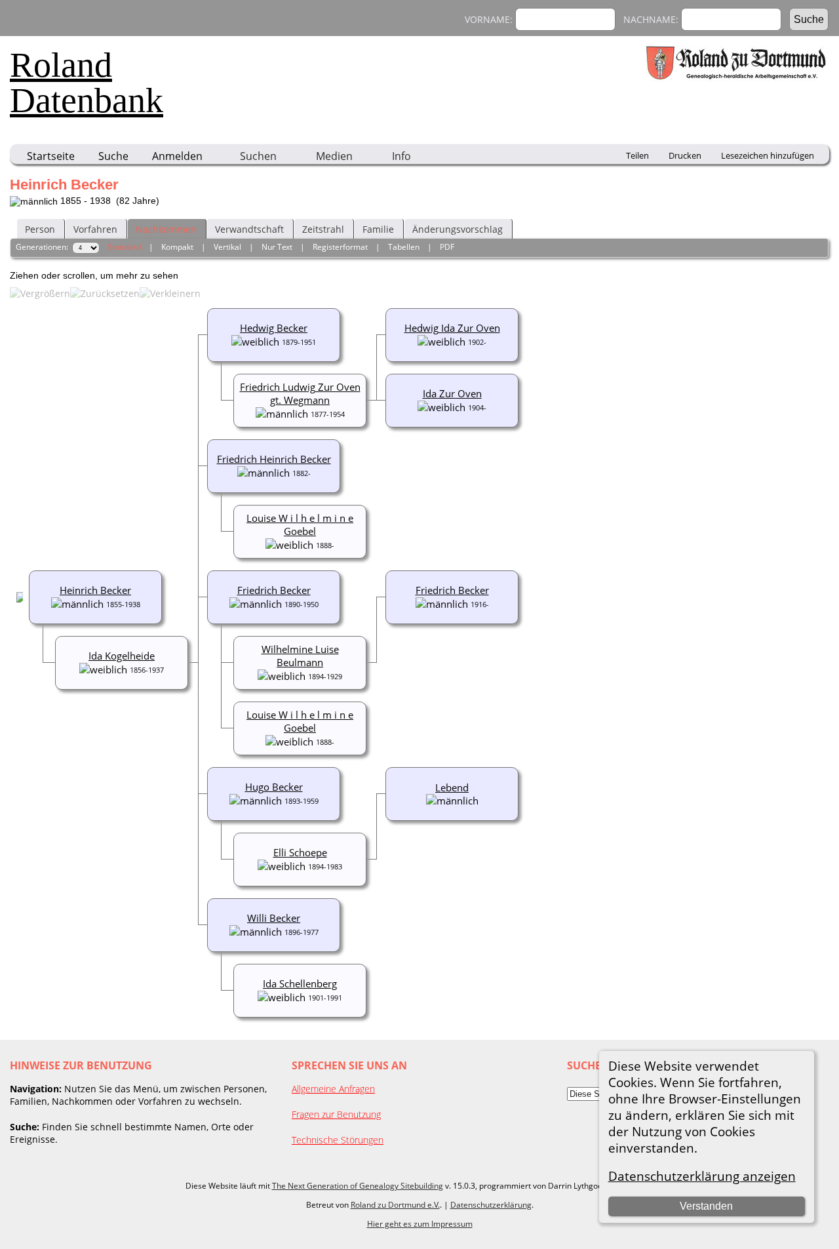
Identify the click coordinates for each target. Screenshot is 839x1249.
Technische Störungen (337, 1140)
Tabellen (404, 246)
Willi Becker (273, 917)
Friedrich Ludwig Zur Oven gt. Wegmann (300, 393)
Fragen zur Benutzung (336, 1114)
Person (40, 229)
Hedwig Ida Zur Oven (452, 327)
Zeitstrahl (323, 229)
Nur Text (277, 246)
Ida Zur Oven (452, 393)
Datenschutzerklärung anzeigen (702, 1176)
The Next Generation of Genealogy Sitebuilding (357, 1185)
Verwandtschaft (249, 229)
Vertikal (227, 246)
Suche (113, 156)
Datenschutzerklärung (491, 1204)
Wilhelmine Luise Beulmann (300, 656)
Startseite (51, 156)
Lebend (452, 787)
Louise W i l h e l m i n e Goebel (299, 524)
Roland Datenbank (86, 82)
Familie (378, 229)
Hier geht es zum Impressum (420, 1223)
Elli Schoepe (300, 852)
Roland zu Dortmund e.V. (395, 1204)
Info (401, 156)
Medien (334, 156)
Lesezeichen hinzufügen (767, 155)
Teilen (637, 155)
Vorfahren (95, 229)
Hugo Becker (274, 786)
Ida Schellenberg (300, 983)
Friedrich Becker (452, 590)
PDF (447, 246)
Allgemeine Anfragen (333, 1088)
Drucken (685, 155)
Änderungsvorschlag (457, 229)
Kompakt (177, 246)
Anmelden (177, 156)
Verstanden (706, 1206)
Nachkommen (166, 229)
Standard (124, 246)
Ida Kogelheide (121, 655)
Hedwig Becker (273, 327)
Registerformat (340, 246)
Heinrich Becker (95, 590)
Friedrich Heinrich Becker (274, 459)
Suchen (258, 156)
